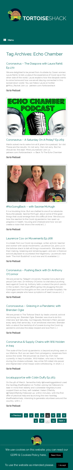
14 (53, 421)
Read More (56, 455)
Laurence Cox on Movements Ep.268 (29, 238)
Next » (62, 421)
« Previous (16, 415)
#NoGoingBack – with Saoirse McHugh (30, 206)
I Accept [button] (62, 465)
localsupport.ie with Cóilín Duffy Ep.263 (30, 377)
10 (42, 421)
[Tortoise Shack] (36, 15)
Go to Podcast (13, 90)
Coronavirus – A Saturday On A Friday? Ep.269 (35, 139)
